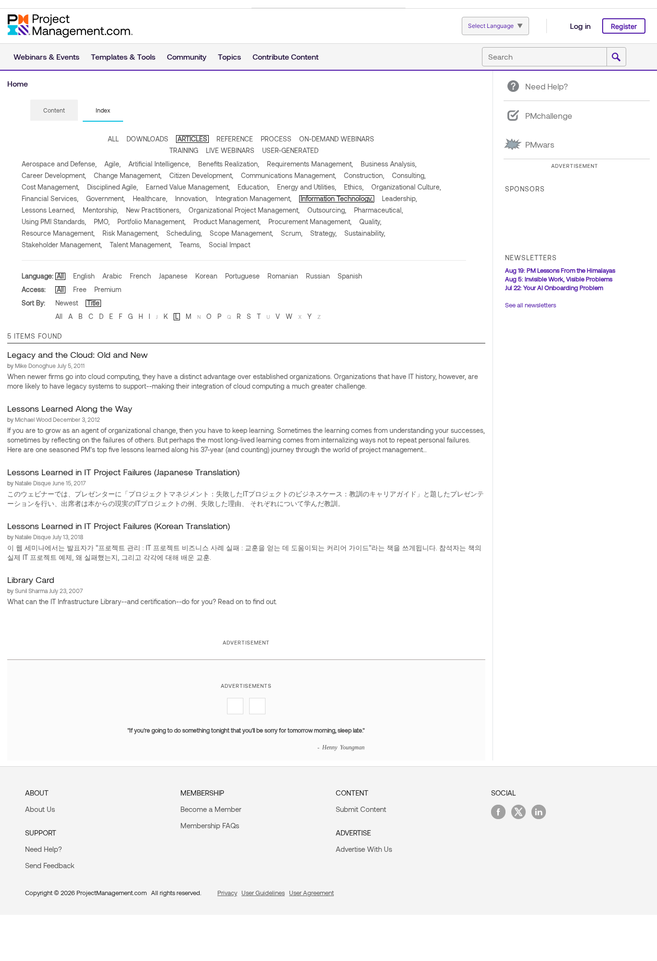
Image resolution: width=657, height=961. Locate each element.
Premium (107, 289)
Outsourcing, (326, 210)
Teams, (190, 244)
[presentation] (54, 110)
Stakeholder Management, (62, 244)
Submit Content (361, 809)
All (60, 276)
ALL (113, 139)
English (84, 276)
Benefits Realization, (228, 164)
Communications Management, (288, 175)
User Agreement (311, 893)
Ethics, (354, 187)
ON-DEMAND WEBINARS (336, 139)
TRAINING (183, 150)
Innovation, (191, 198)
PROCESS (276, 139)
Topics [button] (229, 56)
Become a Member (210, 809)
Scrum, (292, 233)
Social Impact (229, 244)
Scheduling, (184, 233)
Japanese (173, 276)
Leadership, (399, 198)
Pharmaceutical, (378, 210)
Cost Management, (50, 187)
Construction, (364, 175)
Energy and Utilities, (306, 187)
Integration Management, (253, 198)
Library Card (30, 579)
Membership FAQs (209, 825)
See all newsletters (530, 305)
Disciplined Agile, (112, 187)
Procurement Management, (310, 221)
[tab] (54, 111)
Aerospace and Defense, (59, 164)
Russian (318, 276)
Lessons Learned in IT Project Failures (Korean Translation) (118, 525)
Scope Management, (241, 233)
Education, (253, 187)
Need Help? (43, 849)
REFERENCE (234, 139)
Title (93, 303)
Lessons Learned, (48, 210)
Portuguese (242, 276)
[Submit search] (616, 57)
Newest (66, 303)
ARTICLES (192, 139)
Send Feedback (50, 865)
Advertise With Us (364, 849)
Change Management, (128, 175)
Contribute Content (285, 56)
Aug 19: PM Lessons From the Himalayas (560, 270)
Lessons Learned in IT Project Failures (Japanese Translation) (123, 472)
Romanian (282, 276)
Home (17, 83)
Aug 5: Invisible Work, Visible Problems (558, 279)
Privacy (227, 893)
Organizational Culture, (406, 187)
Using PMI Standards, (54, 221)
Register (624, 26)
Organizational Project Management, (244, 210)
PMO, (102, 221)
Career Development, (54, 175)
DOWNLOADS (147, 139)
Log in (580, 25)
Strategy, (323, 233)
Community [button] (186, 56)
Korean (206, 276)
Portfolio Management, (151, 221)
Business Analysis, (389, 164)
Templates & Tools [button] (123, 56)
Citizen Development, (201, 175)
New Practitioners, (153, 210)
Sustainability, (364, 233)
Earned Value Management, (188, 187)
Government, (105, 198)
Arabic (112, 276)
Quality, (370, 221)
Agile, (112, 164)
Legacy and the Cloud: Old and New (77, 354)
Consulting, (409, 175)
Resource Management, (58, 233)
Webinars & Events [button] (46, 56)
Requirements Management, (310, 164)
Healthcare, (150, 198)
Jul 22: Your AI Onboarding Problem (554, 287)
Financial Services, (50, 198)
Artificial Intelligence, (159, 164)
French (140, 276)
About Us (40, 809)
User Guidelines (263, 893)
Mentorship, (100, 210)
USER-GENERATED (290, 150)
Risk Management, (130, 233)
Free (80, 289)
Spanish (350, 276)
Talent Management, (141, 244)
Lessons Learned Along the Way (69, 408)
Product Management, (227, 221)
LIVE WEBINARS (230, 150)
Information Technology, (337, 198)
